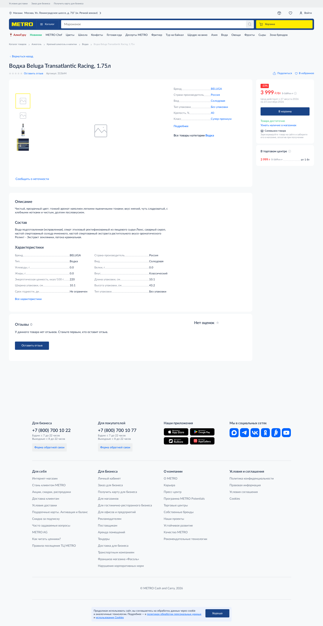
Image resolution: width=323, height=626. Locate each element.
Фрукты (249, 35)
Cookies (235, 498)
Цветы (70, 35)
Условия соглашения (244, 491)
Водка (209, 135)
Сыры (262, 35)
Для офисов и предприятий (117, 512)
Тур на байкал (175, 35)
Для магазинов (108, 498)
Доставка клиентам (45, 498)
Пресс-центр (173, 491)
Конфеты (97, 35)
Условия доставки (18, 3)
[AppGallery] (202, 441)
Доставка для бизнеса (113, 545)
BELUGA (216, 89)
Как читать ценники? (46, 539)
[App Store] (176, 432)
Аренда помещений (111, 532)
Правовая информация (245, 485)
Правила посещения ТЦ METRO (54, 545)
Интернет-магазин (45, 478)
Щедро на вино (197, 35)
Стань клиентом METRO (49, 485)
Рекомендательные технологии (185, 539)
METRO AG (39, 532)
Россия (215, 95)
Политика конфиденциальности (252, 478)
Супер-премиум (221, 119)
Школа (82, 35)
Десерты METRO (136, 35)
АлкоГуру (19, 35)
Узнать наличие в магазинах (278, 125)
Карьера (169, 485)
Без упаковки (219, 107)
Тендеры (104, 539)
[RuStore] (176, 441)
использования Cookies (110, 617)
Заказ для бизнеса (40, 3)
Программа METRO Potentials (184, 498)
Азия (214, 35)
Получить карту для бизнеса (68, 3)
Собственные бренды (179, 512)
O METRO (170, 478)
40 (212, 113)
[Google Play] (202, 432)
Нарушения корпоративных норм (121, 565)
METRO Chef (54, 35)
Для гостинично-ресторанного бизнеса (125, 505)
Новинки (36, 35)
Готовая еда (114, 35)
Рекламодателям (109, 518)
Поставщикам (107, 525)
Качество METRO (176, 532)
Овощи (236, 35)
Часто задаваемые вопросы (51, 525)
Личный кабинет (109, 478)
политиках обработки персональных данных (174, 614)
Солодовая (218, 100)
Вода (224, 35)
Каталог (50, 24)
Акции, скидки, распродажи (51, 491)
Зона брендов (278, 35)
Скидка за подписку (46, 518)
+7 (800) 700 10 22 (51, 430)
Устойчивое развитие (178, 525)
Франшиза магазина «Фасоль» (118, 559)
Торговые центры (176, 505)
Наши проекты (174, 518)
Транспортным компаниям (116, 552)
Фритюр (156, 35)
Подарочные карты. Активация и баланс (60, 512)
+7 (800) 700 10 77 (117, 430)
